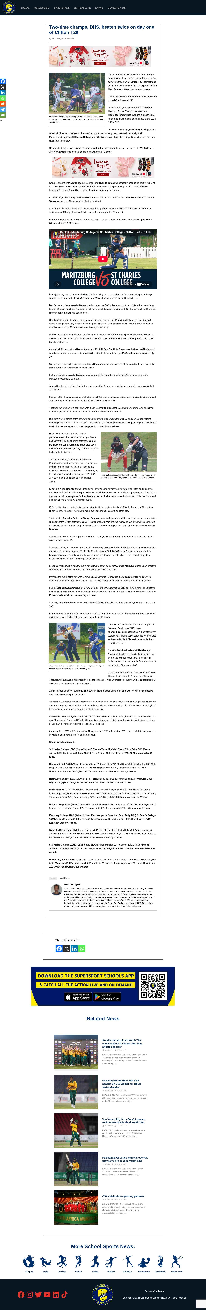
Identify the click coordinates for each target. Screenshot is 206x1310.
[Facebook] (3, 81)
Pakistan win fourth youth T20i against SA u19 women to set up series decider (121, 1084)
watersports (144, 1271)
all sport (29, 1271)
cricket (95, 1271)
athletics (127, 1271)
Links (99, 7)
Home (25, 7)
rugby (45, 1271)
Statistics (62, 7)
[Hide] (1, 120)
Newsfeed (41, 7)
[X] (3, 87)
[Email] (3, 115)
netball (78, 1271)
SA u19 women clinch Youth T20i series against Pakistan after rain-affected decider (122, 1043)
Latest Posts (64, 878)
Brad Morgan (72, 884)
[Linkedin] (3, 92)
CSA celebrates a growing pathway (123, 1196)
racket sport (177, 1271)
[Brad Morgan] (56, 890)
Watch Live (82, 7)
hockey (62, 1271)
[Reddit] (3, 104)
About (53, 878)
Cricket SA (109, 1050)
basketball (160, 1271)
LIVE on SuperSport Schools (141, 96)
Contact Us (117, 7)
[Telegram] (3, 109)
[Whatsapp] (3, 98)
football (111, 1271)
